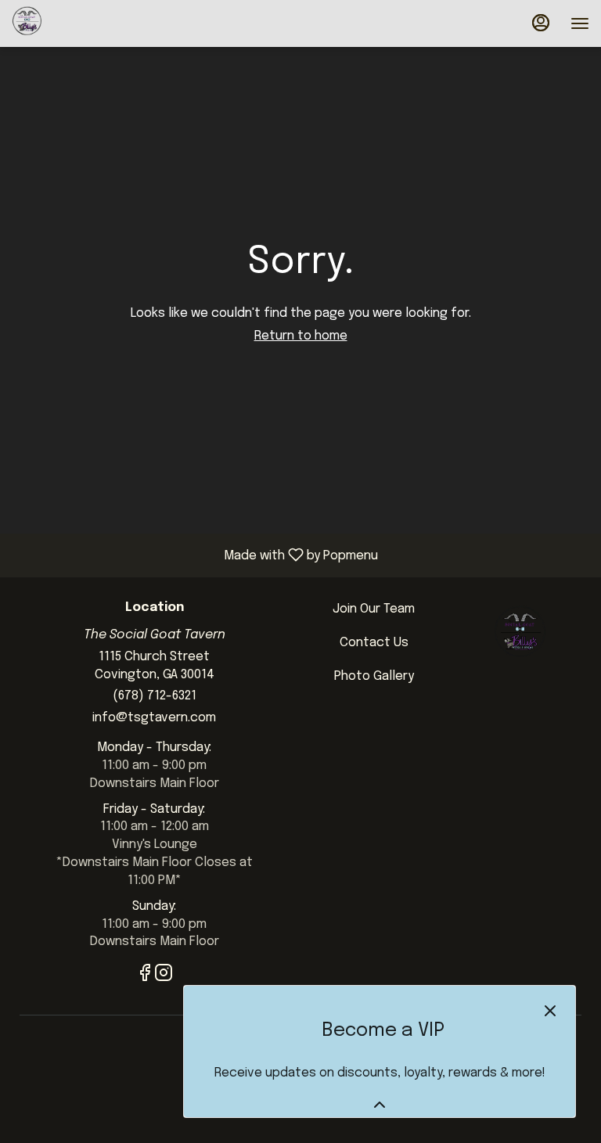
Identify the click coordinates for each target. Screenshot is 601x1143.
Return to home (300, 336)
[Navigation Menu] (580, 23)
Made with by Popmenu (195, 555)
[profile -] (540, 22)
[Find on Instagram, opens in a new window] (163, 977)
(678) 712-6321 (154, 696)
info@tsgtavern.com (154, 717)
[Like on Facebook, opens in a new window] (144, 977)
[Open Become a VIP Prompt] (379, 1104)
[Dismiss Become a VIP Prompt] (550, 1011)
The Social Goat (520, 636)
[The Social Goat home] (82, 23)
